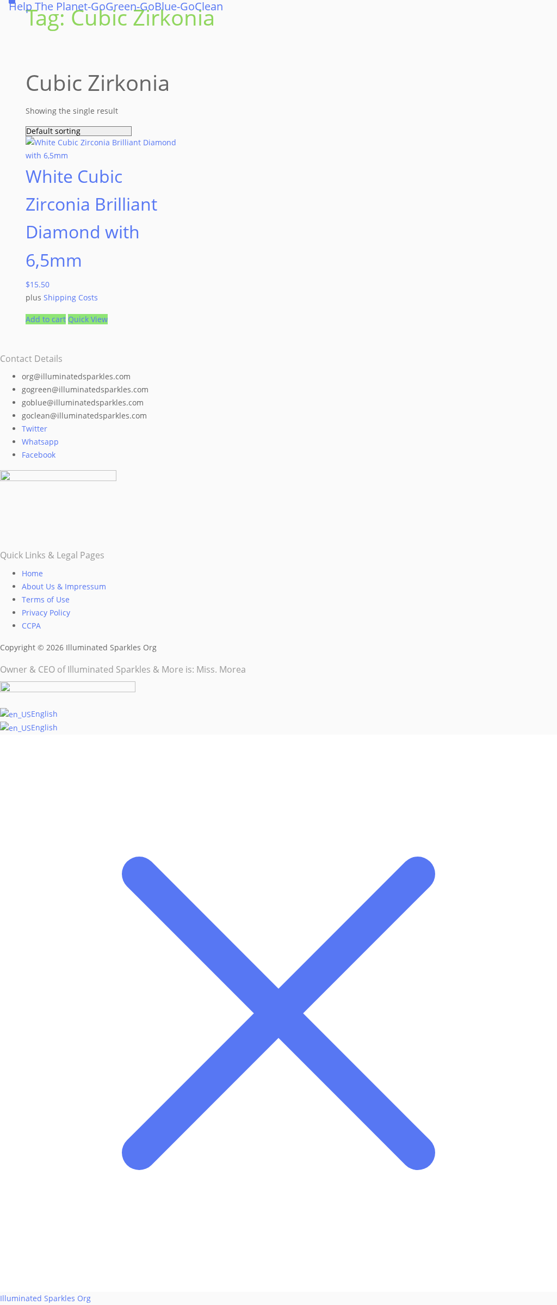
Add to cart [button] (46, 319)
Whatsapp (40, 441)
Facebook (38, 455)
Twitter (34, 428)
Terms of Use (46, 599)
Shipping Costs (71, 297)
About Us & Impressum (64, 586)
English (44, 714)
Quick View (88, 319)
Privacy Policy (46, 612)
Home (32, 573)
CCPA (31, 625)
